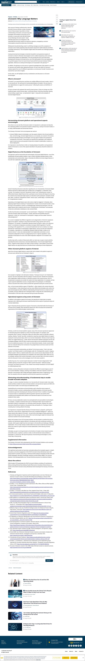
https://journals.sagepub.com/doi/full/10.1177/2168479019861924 (33, 544)
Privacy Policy (35, 640)
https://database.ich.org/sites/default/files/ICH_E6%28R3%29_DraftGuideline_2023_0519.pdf (32, 495)
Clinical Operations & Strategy (44, 5)
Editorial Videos (35, 5)
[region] (42, 658)
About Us (71, 651)
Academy (47, 1)
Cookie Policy (38, 659)
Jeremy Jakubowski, (28, 605)
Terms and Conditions (37, 642)
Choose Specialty (5, 5)
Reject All (66, 657)
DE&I (31, 5)
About (2, 640)
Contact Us (3, 643)
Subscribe (48, 560)
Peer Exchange (27, 5)
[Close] (83, 657)
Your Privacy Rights (36, 643)
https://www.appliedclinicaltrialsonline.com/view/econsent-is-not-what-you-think (29, 492)
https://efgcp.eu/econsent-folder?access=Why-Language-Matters (25, 444)
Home (66, 651)
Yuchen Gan (27, 616)
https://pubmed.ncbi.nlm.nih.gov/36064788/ (20, 547)
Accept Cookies (74, 657)
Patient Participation (53, 5)
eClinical (10, 567)
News (44, 1)
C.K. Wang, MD (28, 627)
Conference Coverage (20, 5)
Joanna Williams (28, 583)
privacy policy (31, 563)
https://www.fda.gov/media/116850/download (21, 535)
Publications (52, 1)
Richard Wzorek (36, 605)
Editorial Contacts (21, 640)
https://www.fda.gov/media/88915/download (24, 530)
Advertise (3, 642)
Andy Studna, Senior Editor (30, 594)
